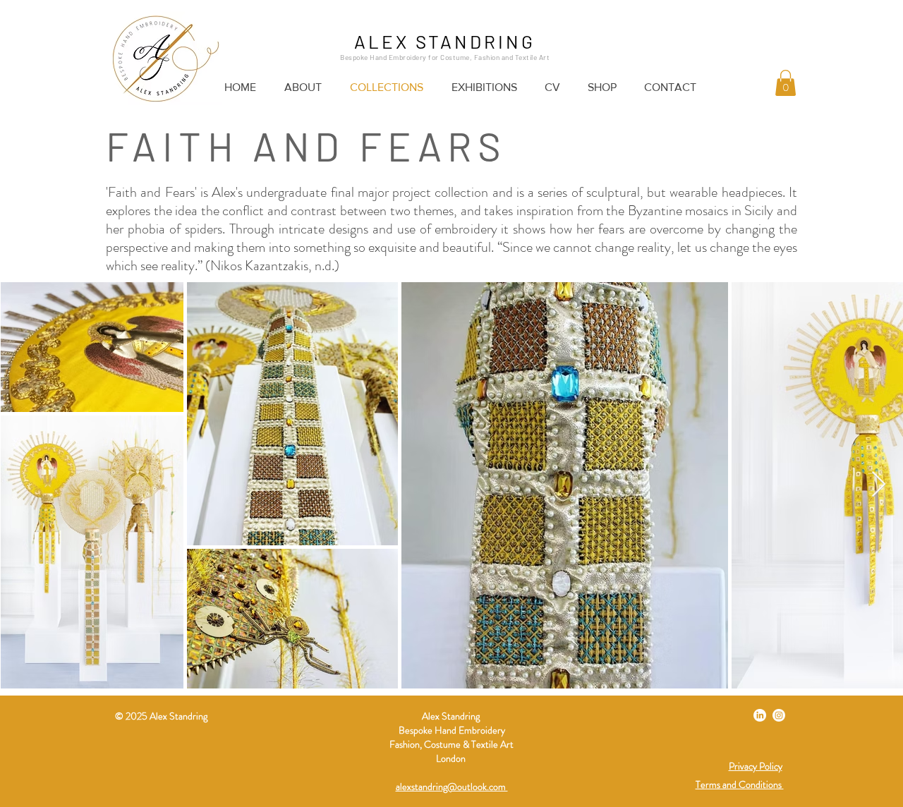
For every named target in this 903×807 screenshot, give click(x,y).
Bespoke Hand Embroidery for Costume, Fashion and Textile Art (445, 57)
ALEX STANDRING (444, 41)
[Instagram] (778, 715)
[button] (785, 83)
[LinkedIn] (759, 715)
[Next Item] (879, 485)
